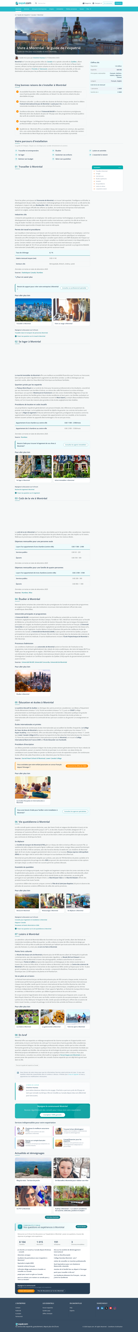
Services (26, 9)
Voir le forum (81, 1226)
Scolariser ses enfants (62, 155)
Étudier (57, 151)
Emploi (51, 9)
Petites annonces (71, 9)
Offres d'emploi (47, 1313)
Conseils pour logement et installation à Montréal (31, 920)
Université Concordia (42, 662)
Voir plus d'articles (52, 1217)
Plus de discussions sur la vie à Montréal (51, 1291)
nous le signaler (74, 1074)
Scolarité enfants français (26, 1266)
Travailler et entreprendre (27, 151)
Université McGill (28, 662)
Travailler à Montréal (101, 171)
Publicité (18, 1311)
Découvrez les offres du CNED (76, 766)
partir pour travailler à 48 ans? (64, 1272)
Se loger (20, 155)
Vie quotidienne (100, 184)
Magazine (88, 3)
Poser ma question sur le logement (27, 493)
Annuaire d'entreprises (39, 9)
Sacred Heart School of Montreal (33, 758)
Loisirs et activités (98, 151)
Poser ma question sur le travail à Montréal (30, 336)
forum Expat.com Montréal (70, 1055)
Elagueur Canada (20, 922)
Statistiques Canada (29, 273)
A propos (18, 1313)
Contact (17, 1308)
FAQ (71, 1308)
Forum (82, 9)
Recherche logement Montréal (24, 489)
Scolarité (98, 181)
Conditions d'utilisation (115, 1326)
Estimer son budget (24, 159)
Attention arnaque (24, 1255)
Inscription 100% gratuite (52, 1115)
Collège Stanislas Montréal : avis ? (65, 1258)
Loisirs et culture (100, 186)
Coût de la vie (99, 176)
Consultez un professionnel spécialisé (74, 288)
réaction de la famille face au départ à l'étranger (70, 1269)
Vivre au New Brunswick (62, 1255)
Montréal (18, 9)
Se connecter (108, 3)
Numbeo (40, 273)
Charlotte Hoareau (39, 58)
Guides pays (46, 1311)
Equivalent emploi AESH (26, 1263)
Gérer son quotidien (62, 159)
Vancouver (43, 69)
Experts (72, 1311)
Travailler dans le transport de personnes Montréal (31, 333)
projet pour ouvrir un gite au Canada (30, 1274)
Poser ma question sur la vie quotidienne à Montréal (33, 929)
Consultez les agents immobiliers (75, 445)
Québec (74, 62)
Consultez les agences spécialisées (75, 811)
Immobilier (60, 9)
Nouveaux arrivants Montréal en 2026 (27, 925)
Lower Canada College (54, 758)
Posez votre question (26, 1291)
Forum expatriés (48, 1308)
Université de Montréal (58, 662)
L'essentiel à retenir (99, 155)
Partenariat (19, 1316)
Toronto (35, 69)
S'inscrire (118, 3)
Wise (30, 593)
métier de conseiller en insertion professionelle (70, 1261)
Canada (49, 62)
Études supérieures (101, 179)
